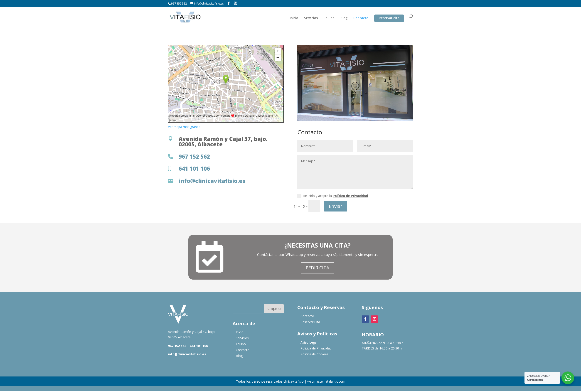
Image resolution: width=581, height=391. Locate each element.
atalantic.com (335, 381)
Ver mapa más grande (184, 127)
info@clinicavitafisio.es (187, 354)
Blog (343, 18)
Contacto (360, 18)
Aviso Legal (308, 342)
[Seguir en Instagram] (374, 319)
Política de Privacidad (350, 196)
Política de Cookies (314, 354)
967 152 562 (177, 346)
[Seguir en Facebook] (365, 319)
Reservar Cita (310, 322)
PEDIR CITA (317, 268)
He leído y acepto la (335, 196)
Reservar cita (389, 19)
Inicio (294, 18)
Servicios (311, 18)
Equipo (329, 18)
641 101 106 (199, 346)
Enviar (335, 206)
